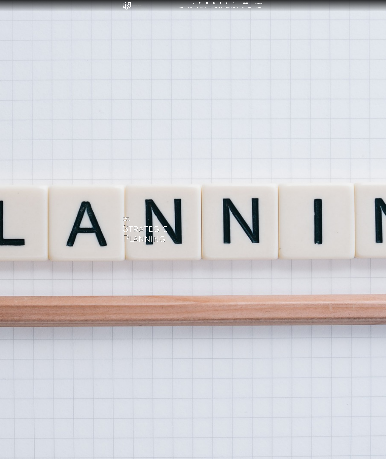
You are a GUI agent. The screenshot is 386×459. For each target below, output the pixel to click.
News (190, 7)
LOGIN (245, 3)
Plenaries (209, 7)
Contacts (250, 7)
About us (182, 7)
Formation (198, 7)
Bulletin (240, 7)
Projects (218, 7)
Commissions (229, 7)
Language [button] (258, 3)
